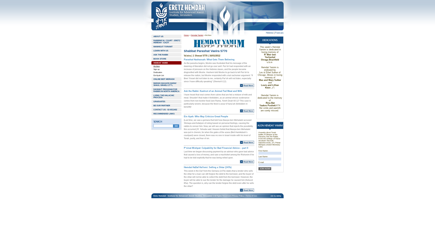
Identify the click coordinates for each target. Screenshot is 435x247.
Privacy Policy (238, 196)
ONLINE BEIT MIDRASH (164, 79)
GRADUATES (159, 101)
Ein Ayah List (158, 75)
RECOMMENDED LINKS (164, 114)
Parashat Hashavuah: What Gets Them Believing (209, 59)
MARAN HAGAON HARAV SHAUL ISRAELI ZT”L (164, 84)
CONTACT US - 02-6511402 (165, 110)
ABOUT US (158, 36)
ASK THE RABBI (160, 55)
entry (278, 196)
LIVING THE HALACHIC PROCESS (163, 96)
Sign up (156, 69)
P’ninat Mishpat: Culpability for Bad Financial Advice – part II (216, 148)
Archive (156, 66)
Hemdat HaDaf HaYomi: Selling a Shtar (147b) (207, 167)
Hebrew (269, 33)
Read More (248, 86)
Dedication (157, 72)
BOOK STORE (159, 59)
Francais (279, 33)
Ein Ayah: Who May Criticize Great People (206, 116)
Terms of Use (251, 196)
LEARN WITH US (160, 51)
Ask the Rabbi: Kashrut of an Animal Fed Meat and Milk (213, 91)
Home (186, 35)
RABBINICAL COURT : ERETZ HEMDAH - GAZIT (166, 41)
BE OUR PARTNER (161, 106)
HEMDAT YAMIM (160, 63)
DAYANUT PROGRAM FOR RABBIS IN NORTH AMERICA (166, 90)
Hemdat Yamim (197, 35)
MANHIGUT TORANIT (163, 47)
